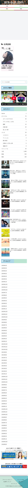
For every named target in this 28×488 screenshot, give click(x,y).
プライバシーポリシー (7, 479)
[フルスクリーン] (25, 104)
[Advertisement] (14, 25)
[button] (25, 82)
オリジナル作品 (20, 479)
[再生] (3, 104)
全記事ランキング (7, 481)
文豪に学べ (20, 481)
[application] (14, 98)
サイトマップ (14, 483)
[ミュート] (23, 104)
